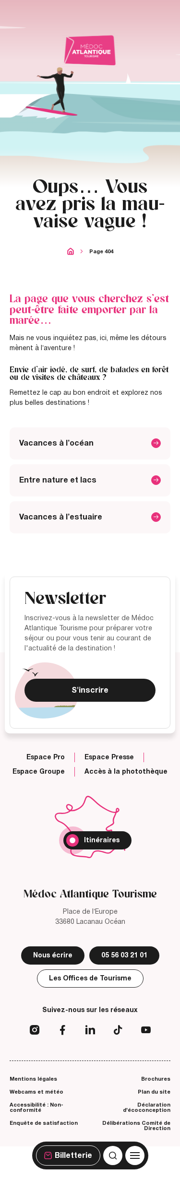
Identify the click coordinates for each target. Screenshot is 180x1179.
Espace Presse (109, 757)
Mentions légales (33, 1078)
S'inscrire (90, 690)
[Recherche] (112, 1155)
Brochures (155, 1078)
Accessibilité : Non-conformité (36, 1107)
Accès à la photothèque (126, 771)
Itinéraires (102, 840)
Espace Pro (45, 757)
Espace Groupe (38, 771)
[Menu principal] (134, 1155)
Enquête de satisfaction (44, 1123)
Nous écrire (52, 955)
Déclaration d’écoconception (146, 1107)
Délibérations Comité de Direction (136, 1125)
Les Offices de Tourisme (90, 978)
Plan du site (154, 1091)
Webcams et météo (36, 1091)
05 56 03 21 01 (124, 955)
